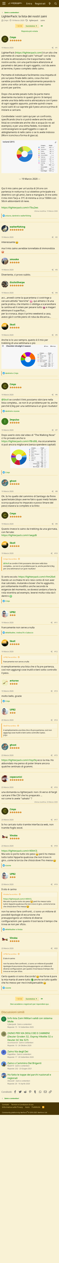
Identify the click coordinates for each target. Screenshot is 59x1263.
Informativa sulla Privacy (12, 1107)
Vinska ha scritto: (10, 894)
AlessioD (10, 1081)
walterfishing (17, 226)
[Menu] (4, 3)
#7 (56, 430)
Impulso (14, 419)
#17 (56, 819)
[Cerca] (55, 3)
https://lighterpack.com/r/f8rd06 (19, 441)
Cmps (5, 20)
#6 (56, 394)
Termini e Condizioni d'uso (22, 1104)
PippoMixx (11, 1054)
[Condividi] (52, 47)
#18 (56, 846)
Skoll (12, 324)
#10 (56, 553)
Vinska (13, 835)
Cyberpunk (11, 1024)
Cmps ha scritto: (10, 559)
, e (18, 216)
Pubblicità (36, 1107)
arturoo (14, 680)
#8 (56, 491)
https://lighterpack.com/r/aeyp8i (19, 535)
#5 (56, 335)
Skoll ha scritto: (9, 725)
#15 (56, 755)
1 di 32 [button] (19, 26)
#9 (56, 524)
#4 (56, 293)
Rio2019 (10, 1066)
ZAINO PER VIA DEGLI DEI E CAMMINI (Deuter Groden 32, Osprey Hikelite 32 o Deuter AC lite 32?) (30, 1036)
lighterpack (33, 20)
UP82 (12, 612)
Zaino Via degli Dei (17, 1051)
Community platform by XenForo (24, 1112)
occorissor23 (12, 1042)
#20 (56, 948)
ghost (13, 480)
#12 (56, 651)
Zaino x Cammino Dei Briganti (24, 1063)
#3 (56, 270)
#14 (56, 720)
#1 (56, 47)
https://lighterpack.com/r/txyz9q (19, 760)
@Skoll (5, 399)
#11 (56, 622)
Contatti (5, 1104)
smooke (14, 259)
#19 (56, 884)
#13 (56, 691)
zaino (43, 20)
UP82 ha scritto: (10, 657)
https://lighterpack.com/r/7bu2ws (19, 207)
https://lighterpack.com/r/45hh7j (19, 850)
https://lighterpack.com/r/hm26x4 (36, 576)
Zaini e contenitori (24, 1024)
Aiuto (27, 1107)
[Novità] (50, 3)
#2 (56, 237)
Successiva (30, 26)
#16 (56, 787)
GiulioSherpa (17, 282)
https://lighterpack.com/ (29, 52)
